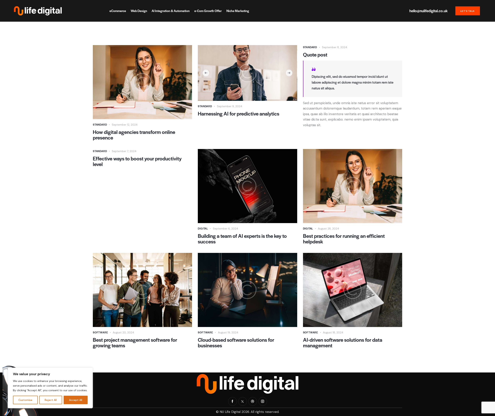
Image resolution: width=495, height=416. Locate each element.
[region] (50, 388)
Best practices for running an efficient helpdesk (344, 238)
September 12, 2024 (125, 124)
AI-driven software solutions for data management (342, 342)
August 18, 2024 (333, 332)
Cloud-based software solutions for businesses (236, 342)
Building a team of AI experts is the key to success (242, 238)
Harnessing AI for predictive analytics (238, 113)
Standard (100, 124)
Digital (203, 228)
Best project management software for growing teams (135, 342)
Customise (25, 400)
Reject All (51, 400)
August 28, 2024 (328, 228)
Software (100, 332)
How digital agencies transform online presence (134, 134)
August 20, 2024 (123, 332)
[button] (206, 73)
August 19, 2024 (228, 332)
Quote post (315, 54)
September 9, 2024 (229, 106)
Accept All (75, 400)
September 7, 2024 (124, 151)
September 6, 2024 (225, 228)
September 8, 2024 (334, 47)
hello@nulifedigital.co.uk (428, 11)
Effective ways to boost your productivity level (137, 161)
